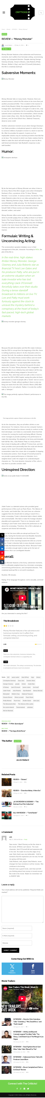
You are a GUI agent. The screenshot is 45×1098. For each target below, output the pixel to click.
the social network (8, 707)
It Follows (6, 687)
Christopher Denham (9, 680)
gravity (17, 684)
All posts (17, 741)
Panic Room (29, 697)
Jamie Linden (26, 687)
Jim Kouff (35, 687)
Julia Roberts (17, 690)
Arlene (38, 677)
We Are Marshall (8, 710)
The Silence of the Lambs (25, 704)
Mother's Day (16, 694)
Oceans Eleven (7, 697)
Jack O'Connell (15, 687)
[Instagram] (24, 1088)
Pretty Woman (7, 700)
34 (26, 806)
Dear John (21, 680)
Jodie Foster (6, 690)
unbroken (30, 707)
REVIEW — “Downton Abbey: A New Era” (27, 790)
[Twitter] (28, 1088)
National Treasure (27, 694)
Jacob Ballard (8, 45)
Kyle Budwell (27, 690)
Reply (25, 839)
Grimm (24, 684)
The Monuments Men (9, 704)
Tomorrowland (20, 707)
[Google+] (20, 1088)
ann (10, 837)
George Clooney (8, 684)
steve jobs (36, 700)
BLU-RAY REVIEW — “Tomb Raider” (25, 813)
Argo (32, 677)
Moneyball (6, 694)
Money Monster (37, 690)
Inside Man (31, 684)
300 (8, 677)
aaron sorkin (15, 677)
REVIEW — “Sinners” (20, 779)
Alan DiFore (25, 677)
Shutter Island (27, 700)
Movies (8, 29)
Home (3, 29)
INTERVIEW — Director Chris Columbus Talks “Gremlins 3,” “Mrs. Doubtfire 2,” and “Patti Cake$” (27, 1021)
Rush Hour (17, 700)
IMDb (37, 249)
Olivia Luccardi (19, 697)
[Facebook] (17, 1088)
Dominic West (31, 680)
